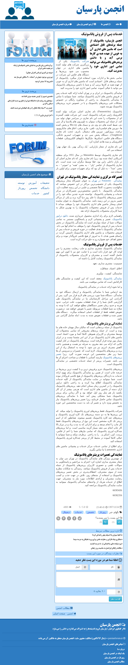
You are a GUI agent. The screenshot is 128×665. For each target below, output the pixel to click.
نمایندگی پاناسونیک (112, 278)
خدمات (78, 512)
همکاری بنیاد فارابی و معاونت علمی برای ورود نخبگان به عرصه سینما (97, 540)
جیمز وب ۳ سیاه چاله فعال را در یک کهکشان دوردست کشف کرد (31, 109)
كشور (46, 193)
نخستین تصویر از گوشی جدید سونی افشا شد (37, 97)
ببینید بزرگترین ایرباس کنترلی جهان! (39, 73)
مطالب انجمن (63, 608)
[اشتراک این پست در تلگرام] (79, 518)
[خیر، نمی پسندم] (105, 522)
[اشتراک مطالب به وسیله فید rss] (58, 518)
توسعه (21, 182)
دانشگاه (45, 188)
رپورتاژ (103, 512)
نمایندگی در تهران (107, 180)
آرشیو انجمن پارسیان (85, 24)
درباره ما (120, 649)
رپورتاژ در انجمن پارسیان (114, 658)
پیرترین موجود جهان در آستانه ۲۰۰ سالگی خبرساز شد (33, 77)
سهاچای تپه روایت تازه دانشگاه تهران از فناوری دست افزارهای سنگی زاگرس (30, 102)
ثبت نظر (114, 599)
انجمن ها (104, 24)
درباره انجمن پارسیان (61, 24)
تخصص (90, 512)
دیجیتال (66, 512)
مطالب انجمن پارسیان (116, 662)
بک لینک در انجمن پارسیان (113, 654)
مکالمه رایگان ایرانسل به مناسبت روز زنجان (106, 548)
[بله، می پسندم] (119, 522)
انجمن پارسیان (100, 10)
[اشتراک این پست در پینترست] (63, 518)
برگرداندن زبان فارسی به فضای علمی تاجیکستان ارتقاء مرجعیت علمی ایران (32, 67)
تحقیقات (44, 182)
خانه (118, 24)
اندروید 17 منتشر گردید (43, 82)
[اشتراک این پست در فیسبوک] (74, 518)
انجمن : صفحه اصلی (63, 613)
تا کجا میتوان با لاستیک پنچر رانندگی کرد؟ (107, 535)
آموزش (32, 182)
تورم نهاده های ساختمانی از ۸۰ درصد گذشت (106, 544)
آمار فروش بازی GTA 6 (43, 116)
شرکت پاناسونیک (79, 61)
